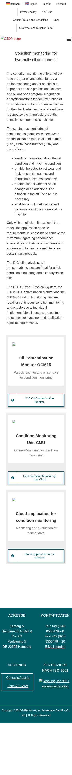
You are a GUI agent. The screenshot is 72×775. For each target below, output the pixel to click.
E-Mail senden (55, 646)
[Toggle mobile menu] (69, 39)
